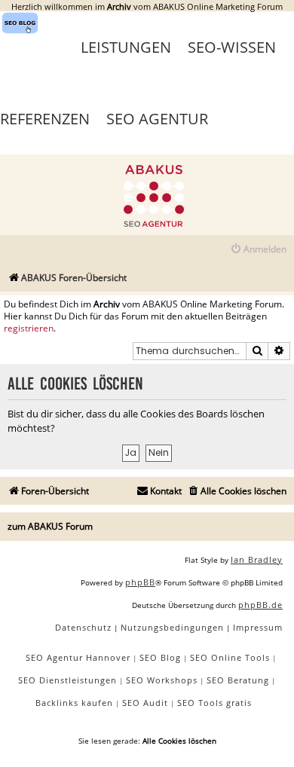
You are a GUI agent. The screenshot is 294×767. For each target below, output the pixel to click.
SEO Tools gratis (214, 702)
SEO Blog (160, 657)
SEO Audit (145, 702)
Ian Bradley (257, 559)
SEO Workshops (162, 680)
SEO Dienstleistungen (67, 680)
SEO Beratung (238, 680)
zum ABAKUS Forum (50, 526)
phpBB (140, 582)
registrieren (29, 328)
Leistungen (126, 47)
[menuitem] (258, 250)
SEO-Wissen (232, 47)
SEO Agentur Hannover (78, 657)
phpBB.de (260, 604)
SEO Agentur (157, 118)
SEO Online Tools (230, 657)
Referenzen (45, 118)
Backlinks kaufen (74, 702)
